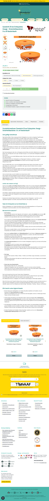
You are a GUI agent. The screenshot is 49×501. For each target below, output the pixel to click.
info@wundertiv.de (38, 460)
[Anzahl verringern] (4, 89)
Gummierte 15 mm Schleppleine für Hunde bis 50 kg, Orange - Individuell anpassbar (35, 340)
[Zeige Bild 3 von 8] (24, 61)
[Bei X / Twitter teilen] (6, 114)
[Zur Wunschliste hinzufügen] (21, 336)
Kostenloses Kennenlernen (7, 444)
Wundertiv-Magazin (23, 419)
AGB (31, 394)
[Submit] (36, 379)
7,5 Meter (16, 80)
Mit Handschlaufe (7, 85)
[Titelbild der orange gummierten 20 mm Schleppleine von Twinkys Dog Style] (27, 49)
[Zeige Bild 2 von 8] (22, 61)
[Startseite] (6, 22)
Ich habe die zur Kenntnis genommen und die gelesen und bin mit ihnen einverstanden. (25, 394)
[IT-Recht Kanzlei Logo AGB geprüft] (37, 440)
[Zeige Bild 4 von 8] (26, 61)
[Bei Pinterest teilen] (9, 114)
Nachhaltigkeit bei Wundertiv (24, 410)
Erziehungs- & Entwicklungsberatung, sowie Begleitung (8, 436)
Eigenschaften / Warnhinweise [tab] (17, 121)
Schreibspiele (37, 404)
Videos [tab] (26, 121)
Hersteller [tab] (41, 121)
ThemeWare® (33, 498)
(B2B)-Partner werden (23, 404)
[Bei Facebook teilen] (3, 114)
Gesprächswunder (38, 403)
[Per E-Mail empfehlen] (14, 114)
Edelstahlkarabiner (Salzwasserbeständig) (12, 75)
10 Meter (22, 80)
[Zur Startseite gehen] (24, 12)
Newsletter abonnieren (23, 413)
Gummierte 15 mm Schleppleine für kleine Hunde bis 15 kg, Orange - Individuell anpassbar (13, 340)
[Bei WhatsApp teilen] (11, 114)
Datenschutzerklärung (23, 437)
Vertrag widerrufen (6, 481)
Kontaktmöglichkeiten (6, 414)
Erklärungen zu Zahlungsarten (8, 408)
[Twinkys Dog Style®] (36, 29)
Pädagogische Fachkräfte (7, 442)
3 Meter (5, 80)
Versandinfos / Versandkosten (8, 404)
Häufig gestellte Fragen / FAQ (8, 410)
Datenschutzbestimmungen (12, 394)
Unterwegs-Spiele (38, 406)
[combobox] (16, 19)
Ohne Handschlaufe (17, 85)
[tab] (5, 121)
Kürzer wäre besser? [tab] (25, 320)
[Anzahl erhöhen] (10, 89)
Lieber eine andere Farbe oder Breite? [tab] (10, 320)
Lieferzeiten (4, 403)
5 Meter (10, 80)
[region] (24, 49)
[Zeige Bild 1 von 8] (20, 61)
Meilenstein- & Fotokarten (40, 408)
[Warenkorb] (46, 19)
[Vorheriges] (10, 49)
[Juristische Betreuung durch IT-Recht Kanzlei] (37, 446)
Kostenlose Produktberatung (24, 417)
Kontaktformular (43, 462)
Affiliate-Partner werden (23, 403)
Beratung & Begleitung (5, 428)
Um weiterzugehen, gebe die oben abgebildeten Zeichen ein (21, 387)
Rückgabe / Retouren (6, 412)
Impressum (21, 430)
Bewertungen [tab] (5, 124)
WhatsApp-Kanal (22, 415)
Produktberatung (5, 446)
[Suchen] (22, 19)
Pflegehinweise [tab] (34, 121)
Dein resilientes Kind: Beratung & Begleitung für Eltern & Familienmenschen (8, 431)
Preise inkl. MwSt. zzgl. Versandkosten (10, 67)
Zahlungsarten (5, 406)
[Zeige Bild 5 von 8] (28, 61)
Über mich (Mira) (22, 411)
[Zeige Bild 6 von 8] (30, 61)
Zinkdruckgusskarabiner (38, 75)
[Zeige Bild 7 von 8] (32, 61)
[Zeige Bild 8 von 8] (34, 61)
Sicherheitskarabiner (27, 75)
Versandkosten (22, 495)
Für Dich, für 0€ (22, 420)
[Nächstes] (45, 49)
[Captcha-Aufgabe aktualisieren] (37, 384)
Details (13, 355)
